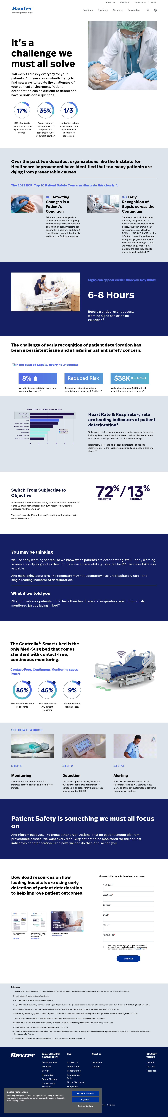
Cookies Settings (85, 1106)
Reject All (85, 1100)
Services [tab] (117, 10)
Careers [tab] (125, 2)
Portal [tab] (154, 2)
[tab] (148, 10)
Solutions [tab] (88, 10)
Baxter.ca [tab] (140, 2)
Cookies (111, 1105)
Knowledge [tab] (134, 10)
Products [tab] (103, 10)
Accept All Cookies (85, 1093)
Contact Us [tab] (110, 2)
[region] (53, 1100)
